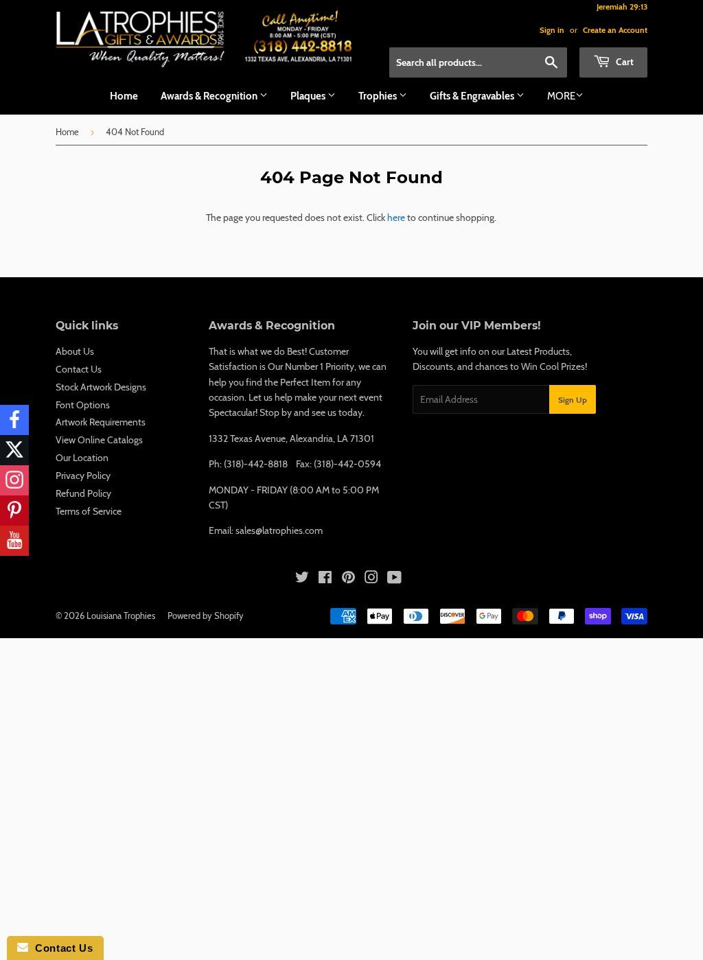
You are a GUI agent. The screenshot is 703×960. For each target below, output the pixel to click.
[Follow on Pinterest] (14, 510)
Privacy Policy (83, 475)
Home (124, 96)
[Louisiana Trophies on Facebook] (325, 579)
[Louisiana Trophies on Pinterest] (348, 579)
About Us (75, 351)
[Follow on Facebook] (14, 420)
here (396, 217)
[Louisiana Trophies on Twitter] (302, 579)
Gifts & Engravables (473, 96)
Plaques (308, 96)
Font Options (83, 405)
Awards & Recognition (210, 96)
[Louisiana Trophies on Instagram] (371, 579)
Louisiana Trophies (121, 615)
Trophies (378, 96)
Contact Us (79, 369)
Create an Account (615, 30)
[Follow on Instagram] (14, 480)
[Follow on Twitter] (14, 450)
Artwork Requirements (101, 422)
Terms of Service (89, 511)
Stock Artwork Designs (101, 387)
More (561, 96)
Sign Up (572, 400)
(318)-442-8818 (256, 464)
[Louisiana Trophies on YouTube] (394, 579)
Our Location (82, 458)
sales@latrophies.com (279, 530)
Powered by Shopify (206, 615)
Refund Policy (83, 493)
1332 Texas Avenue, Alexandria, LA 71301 (291, 438)
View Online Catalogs (99, 440)
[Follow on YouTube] (14, 541)
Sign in (552, 30)
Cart (624, 62)
